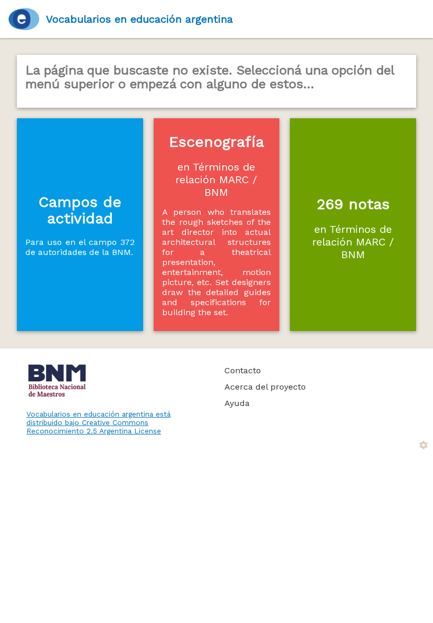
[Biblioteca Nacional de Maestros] (113, 380)
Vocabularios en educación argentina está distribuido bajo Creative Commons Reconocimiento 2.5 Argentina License (98, 422)
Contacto (242, 370)
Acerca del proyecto (265, 387)
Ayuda (237, 403)
